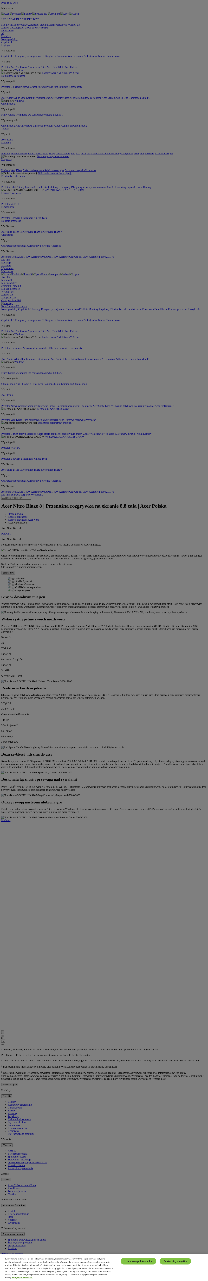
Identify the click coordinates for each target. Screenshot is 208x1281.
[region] (104, 1267)
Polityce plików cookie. (22, 1277)
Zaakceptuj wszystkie (175, 1261)
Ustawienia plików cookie (138, 1261)
